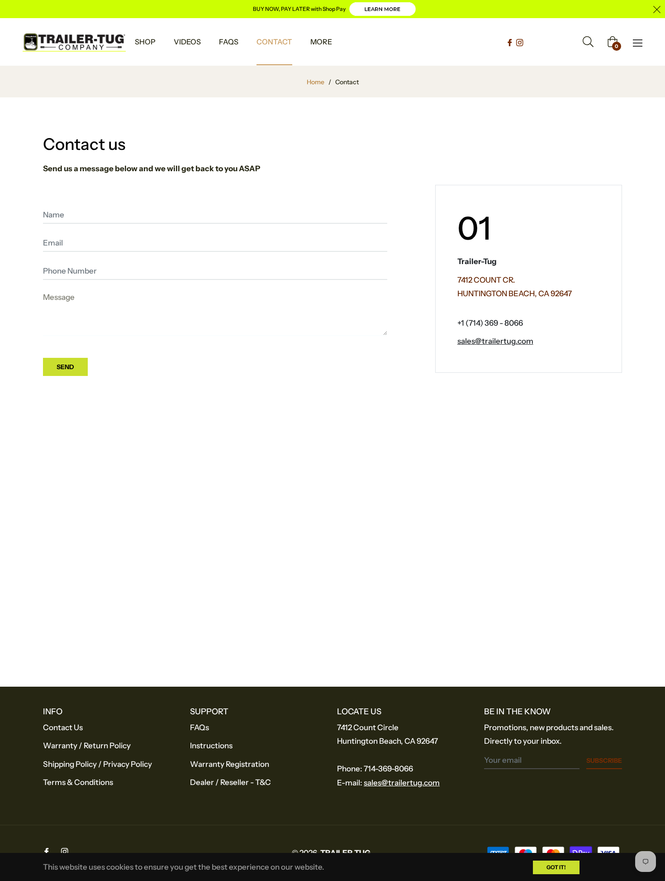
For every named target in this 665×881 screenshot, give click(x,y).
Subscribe (604, 760)
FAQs (199, 727)
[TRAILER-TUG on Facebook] (510, 41)
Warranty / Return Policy (87, 745)
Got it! (556, 867)
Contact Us (63, 727)
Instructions (211, 745)
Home (315, 82)
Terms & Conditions (78, 782)
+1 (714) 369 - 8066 (490, 322)
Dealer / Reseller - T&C (230, 782)
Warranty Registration (229, 764)
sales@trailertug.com (495, 341)
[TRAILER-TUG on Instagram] (519, 41)
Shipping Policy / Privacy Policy (97, 764)
